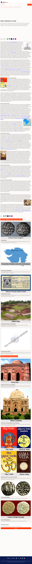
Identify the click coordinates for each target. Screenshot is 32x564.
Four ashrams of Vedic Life (26, 116)
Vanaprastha (26, 118)
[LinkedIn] (22, 558)
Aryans (3, 65)
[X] (18, 558)
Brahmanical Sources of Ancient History (9, 477)
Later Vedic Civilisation (25, 71)
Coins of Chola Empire (5, 497)
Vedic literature (9, 85)
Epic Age (15, 130)
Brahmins (1, 115)
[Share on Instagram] (9, 39)
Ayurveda (1, 148)
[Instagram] (24, 558)
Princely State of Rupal (5, 293)
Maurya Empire (17, 209)
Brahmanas (8, 140)
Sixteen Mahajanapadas (26, 210)
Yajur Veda (13, 69)
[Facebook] (16, 558)
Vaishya (8, 115)
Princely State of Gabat (5, 351)
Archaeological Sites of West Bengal (8, 323)
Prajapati (18, 175)
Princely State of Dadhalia (6, 270)
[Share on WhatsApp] (7, 39)
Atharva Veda (19, 69)
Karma (24, 117)
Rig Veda (6, 69)
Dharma (28, 117)
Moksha (10, 173)
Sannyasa (1, 119)
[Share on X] (11, 39)
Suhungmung (3, 240)
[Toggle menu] (31, 1)
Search (29, 4)
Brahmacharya (18, 118)
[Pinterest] (20, 558)
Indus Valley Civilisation (13, 41)
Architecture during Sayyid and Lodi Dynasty (10, 423)
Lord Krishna (23, 175)
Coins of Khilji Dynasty (5, 519)
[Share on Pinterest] (15, 39)
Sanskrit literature (9, 149)
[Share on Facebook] (13, 39)
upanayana (14, 123)
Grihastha (22, 118)
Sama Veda (10, 69)
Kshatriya (5, 115)
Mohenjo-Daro (14, 52)
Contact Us (9, 558)
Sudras (14, 115)
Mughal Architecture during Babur (8, 384)
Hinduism (1, 169)
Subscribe (16, 528)
